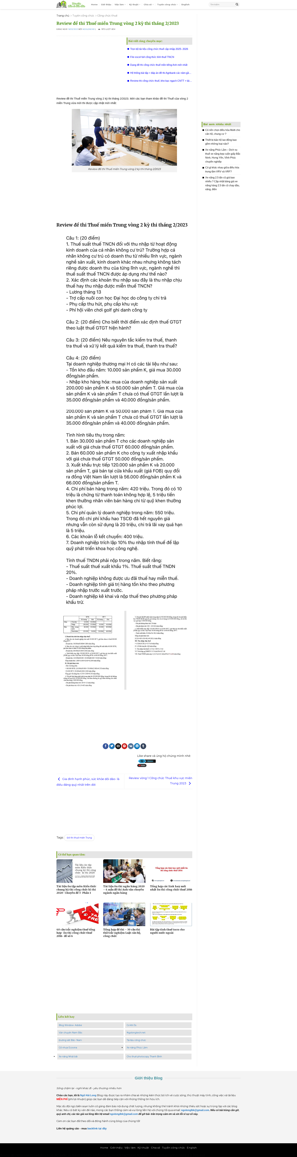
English (185, 4)
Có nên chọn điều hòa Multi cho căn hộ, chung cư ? (222, 132)
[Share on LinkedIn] (137, 746)
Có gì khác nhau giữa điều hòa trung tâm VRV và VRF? (222, 169)
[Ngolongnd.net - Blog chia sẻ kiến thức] (71, 4)
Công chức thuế (107, 15)
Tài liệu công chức (136, 1040)
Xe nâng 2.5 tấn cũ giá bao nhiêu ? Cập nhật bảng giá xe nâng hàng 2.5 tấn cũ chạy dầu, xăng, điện (222, 183)
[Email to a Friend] (118, 746)
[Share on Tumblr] (143, 746)
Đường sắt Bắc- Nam (70, 1040)
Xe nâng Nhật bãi (68, 1056)
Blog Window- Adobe (70, 1025)
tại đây (102, 1128)
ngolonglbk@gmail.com (124, 1114)
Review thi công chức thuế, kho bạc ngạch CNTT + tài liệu (159, 81)
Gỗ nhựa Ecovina (68, 1047)
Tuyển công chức (166, 4)
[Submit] (237, 4)
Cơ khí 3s (131, 1025)
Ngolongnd (89, 29)
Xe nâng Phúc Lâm (137, 1047)
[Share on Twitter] (112, 746)
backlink (92, 1128)
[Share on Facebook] (105, 746)
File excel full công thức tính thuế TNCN (152, 57)
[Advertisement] (89, 65)
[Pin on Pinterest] (124, 746)
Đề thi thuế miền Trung (79, 837)
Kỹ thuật (133, 4)
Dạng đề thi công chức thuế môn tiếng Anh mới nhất (158, 65)
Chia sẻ (148, 4)
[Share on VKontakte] (131, 746)
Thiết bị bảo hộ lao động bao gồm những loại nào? (221, 142)
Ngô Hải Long (88, 1095)
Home (94, 4)
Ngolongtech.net (136, 1032)
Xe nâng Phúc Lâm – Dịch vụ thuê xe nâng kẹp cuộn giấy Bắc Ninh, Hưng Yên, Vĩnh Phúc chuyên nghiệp (222, 155)
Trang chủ (62, 15)
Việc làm (119, 4)
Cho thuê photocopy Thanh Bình (144, 1056)
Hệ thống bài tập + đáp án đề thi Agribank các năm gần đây (160, 74)
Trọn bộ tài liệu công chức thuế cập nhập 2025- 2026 (159, 49)
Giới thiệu (106, 4)
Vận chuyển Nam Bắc (70, 1032)
